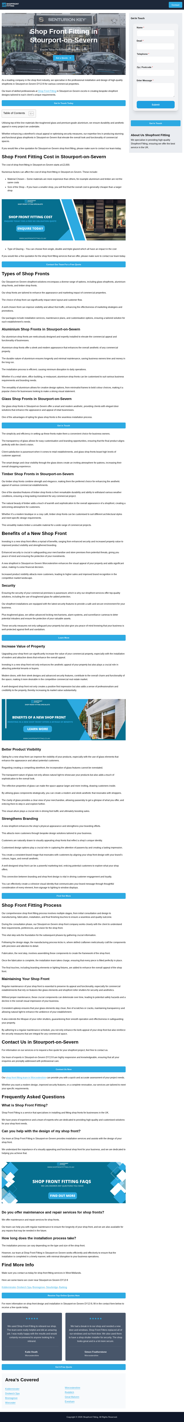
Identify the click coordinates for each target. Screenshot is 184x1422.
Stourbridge (52, 1287)
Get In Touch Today (63, 103)
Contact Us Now (64, 1069)
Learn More (63, 638)
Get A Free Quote (63, 1367)
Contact (175, 5)
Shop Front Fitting (47, 91)
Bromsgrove (38, 1287)
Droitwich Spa (24, 1287)
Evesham (69, 1401)
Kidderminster (9, 1287)
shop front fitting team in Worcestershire (26, 1077)
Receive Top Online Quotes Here (64, 1295)
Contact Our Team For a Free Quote (63, 264)
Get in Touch (63, 425)
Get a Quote (62, 58)
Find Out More (64, 896)
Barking (63, 1287)
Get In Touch (155, 123)
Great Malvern (72, 1397)
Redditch (69, 1392)
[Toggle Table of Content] (29, 113)
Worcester (10, 1402)
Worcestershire (72, 1388)
